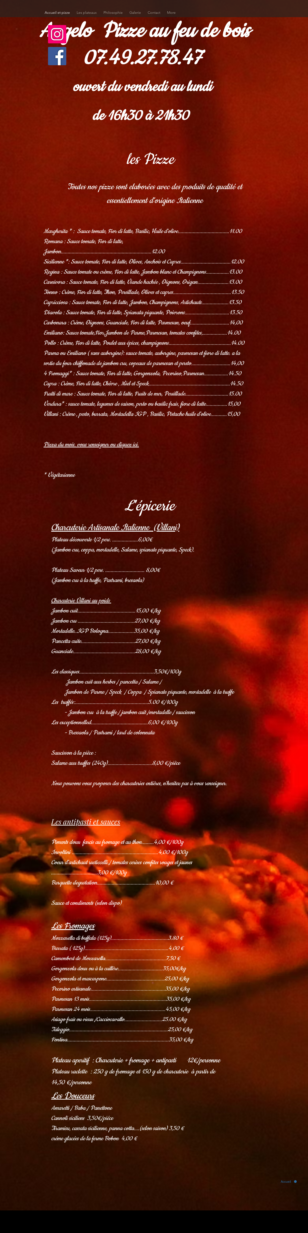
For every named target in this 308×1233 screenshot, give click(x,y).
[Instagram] (57, 34)
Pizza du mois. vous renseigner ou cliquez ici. (91, 445)
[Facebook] (57, 56)
